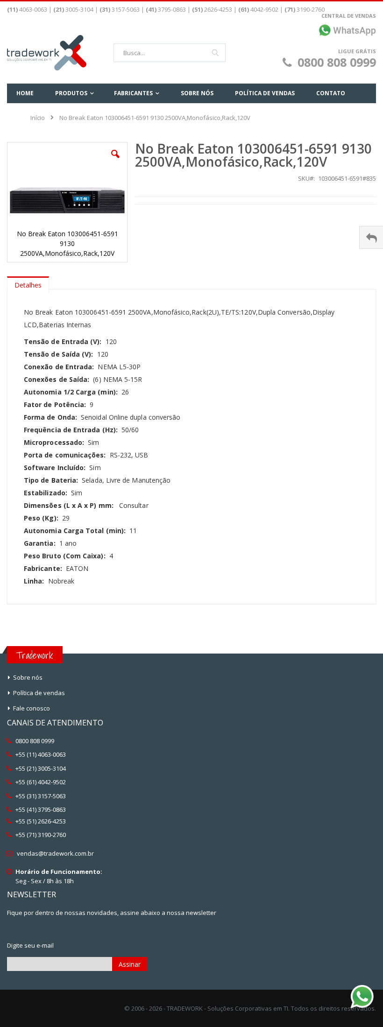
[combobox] (169, 52)
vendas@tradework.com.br (55, 853)
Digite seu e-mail (30, 945)
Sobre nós (28, 677)
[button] (115, 161)
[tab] (28, 283)
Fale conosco (31, 708)
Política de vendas (39, 693)
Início (37, 117)
